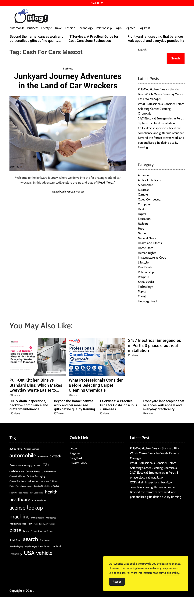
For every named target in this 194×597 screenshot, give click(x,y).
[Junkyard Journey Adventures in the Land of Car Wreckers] (67, 133)
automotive (43, 456)
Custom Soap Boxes (17, 481)
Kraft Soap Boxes (39, 500)
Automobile (16, 28)
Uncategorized (147, 301)
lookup (35, 507)
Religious (143, 277)
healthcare (19, 499)
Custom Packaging (36, 476)
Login (118, 28)
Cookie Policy (171, 572)
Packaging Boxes (17, 523)
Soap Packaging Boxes (33, 546)
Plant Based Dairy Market (44, 524)
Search (142, 49)
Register (129, 28)
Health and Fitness (150, 243)
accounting (15, 448)
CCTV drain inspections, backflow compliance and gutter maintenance (28, 405)
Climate (143, 194)
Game (142, 233)
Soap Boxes (44, 540)
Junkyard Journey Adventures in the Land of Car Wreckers (68, 81)
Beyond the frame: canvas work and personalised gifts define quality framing (36, 40)
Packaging (50, 517)
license (17, 507)
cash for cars (16, 471)
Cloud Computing (149, 199)
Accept (117, 581)
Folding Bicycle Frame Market (46, 486)
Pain (30, 523)
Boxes (13, 465)
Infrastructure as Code (152, 257)
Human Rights (147, 253)
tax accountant (52, 546)
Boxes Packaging (25, 465)
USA (29, 552)
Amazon (143, 175)
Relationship (104, 28)
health (51, 492)
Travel (59, 28)
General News (147, 238)
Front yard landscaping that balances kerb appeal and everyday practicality (156, 38)
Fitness (55, 481)
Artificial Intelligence (150, 180)
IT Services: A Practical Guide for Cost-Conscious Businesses (93, 38)
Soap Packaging (16, 546)
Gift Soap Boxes (36, 493)
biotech (55, 456)
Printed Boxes (30, 531)
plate (15, 530)
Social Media (146, 282)
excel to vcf (46, 481)
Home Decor (146, 248)
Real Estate (145, 267)
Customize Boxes (49, 471)
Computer (144, 204)
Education (144, 219)
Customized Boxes (17, 476)
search (30, 539)
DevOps (143, 209)
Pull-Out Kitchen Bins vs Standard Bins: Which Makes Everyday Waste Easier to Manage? (160, 94)
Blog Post (144, 28)
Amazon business (31, 449)
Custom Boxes (33, 471)
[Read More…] (106, 182)
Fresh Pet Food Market (18, 493)
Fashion (70, 28)
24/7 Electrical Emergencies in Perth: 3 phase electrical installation (154, 345)
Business (32, 28)
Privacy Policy (78, 463)
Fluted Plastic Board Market (21, 486)
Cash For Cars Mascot (72, 191)
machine (19, 516)
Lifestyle (46, 28)
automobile (22, 455)
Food (141, 228)
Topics (142, 291)
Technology (85, 28)
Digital (142, 214)
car (45, 464)
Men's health (37, 517)
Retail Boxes (15, 540)
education (33, 480)
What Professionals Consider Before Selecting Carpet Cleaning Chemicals (161, 108)
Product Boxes (45, 531)
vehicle (44, 552)
